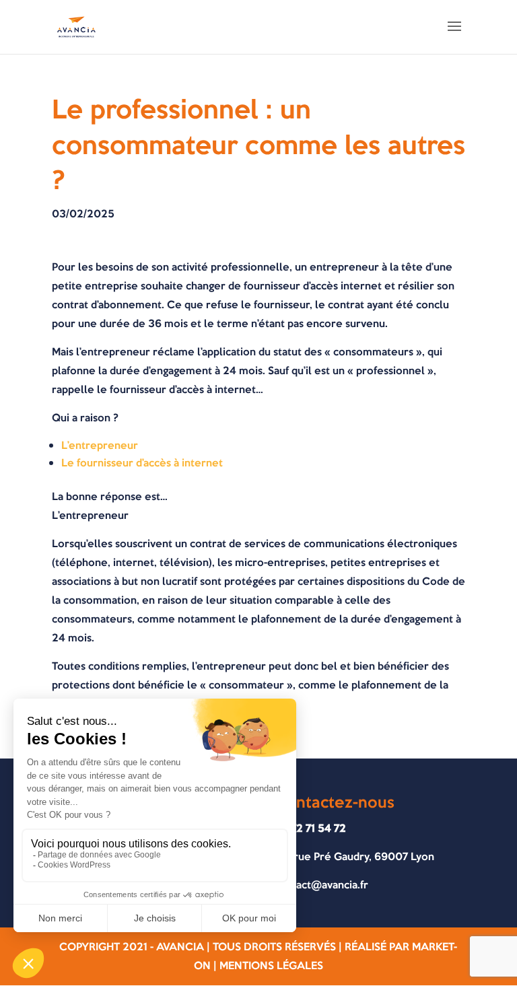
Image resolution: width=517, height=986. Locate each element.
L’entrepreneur (99, 445)
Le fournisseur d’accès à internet (142, 462)
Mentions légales (271, 965)
